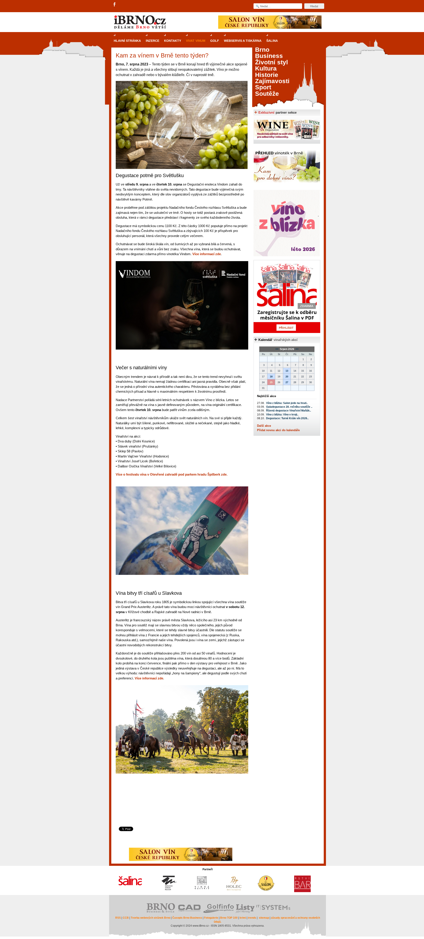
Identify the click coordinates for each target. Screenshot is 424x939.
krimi (243, 917)
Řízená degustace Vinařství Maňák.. (288, 410)
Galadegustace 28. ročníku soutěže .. (289, 406)
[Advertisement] (181, 809)
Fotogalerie (211, 917)
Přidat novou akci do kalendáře (278, 430)
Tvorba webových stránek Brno (150, 917)
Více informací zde (206, 254)
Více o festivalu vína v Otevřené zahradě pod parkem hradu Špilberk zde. (171, 474)
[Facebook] (114, 4)
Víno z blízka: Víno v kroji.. (282, 414)
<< (277, 349)
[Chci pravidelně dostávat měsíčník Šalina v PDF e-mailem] (287, 296)
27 (287, 382)
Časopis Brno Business (187, 917)
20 (287, 376)
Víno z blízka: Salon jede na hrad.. (287, 403)
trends (252, 917)
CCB (126, 917)
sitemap (264, 917)
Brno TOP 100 (229, 917)
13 (287, 370)
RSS (118, 917)
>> (297, 349)
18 (271, 376)
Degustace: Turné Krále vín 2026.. (287, 418)
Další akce (264, 425)
